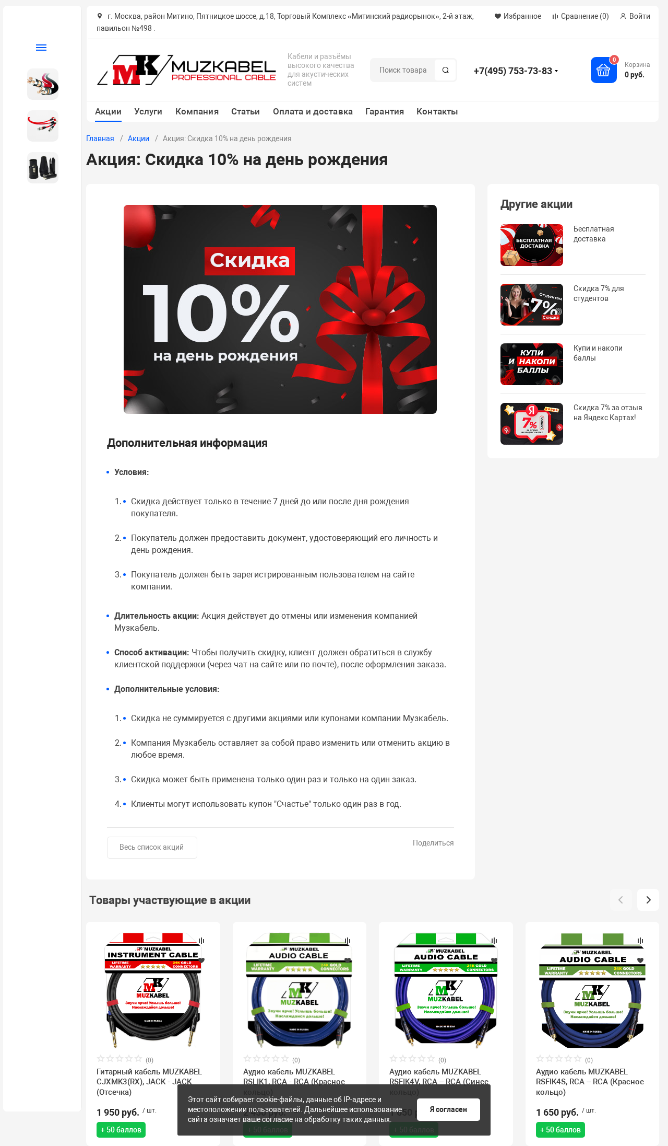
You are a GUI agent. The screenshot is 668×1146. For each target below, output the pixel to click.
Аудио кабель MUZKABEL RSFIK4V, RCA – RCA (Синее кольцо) (438, 1082)
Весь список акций (152, 847)
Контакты (437, 111)
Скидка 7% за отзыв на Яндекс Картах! (608, 412)
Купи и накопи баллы (598, 353)
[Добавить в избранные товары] (201, 960)
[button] (648, 900)
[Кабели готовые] (38, 126)
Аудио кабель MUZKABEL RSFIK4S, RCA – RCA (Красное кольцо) (590, 1082)
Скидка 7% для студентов (599, 293)
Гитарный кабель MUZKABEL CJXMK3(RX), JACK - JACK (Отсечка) (149, 1082)
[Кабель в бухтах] (38, 84)
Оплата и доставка (313, 111)
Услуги (148, 111)
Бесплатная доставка (594, 234)
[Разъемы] (38, 168)
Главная (100, 138)
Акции (108, 111)
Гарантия (384, 111)
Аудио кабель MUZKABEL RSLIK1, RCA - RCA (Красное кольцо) (294, 1082)
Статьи (245, 111)
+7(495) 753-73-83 (513, 70)
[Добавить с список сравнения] (201, 940)
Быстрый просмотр (153, 990)
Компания (197, 111)
